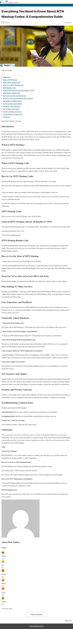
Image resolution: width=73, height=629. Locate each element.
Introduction (6, 77)
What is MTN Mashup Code (11, 82)
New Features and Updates (11, 109)
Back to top (68, 621)
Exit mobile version (36, 626)
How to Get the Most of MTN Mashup (14, 96)
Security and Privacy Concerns (12, 112)
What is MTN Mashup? (10, 80)
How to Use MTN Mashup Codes (13, 85)
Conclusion (6, 117)
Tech (10, 608)
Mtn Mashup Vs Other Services (12, 101)
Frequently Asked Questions (11, 106)
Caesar (4, 547)
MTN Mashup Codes (9, 88)
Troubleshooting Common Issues (13, 114)
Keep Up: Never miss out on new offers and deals (18, 98)
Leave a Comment (36, 614)
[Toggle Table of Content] (3, 74)
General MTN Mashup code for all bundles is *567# (18, 90)
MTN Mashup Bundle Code (11, 93)
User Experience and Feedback (12, 104)
